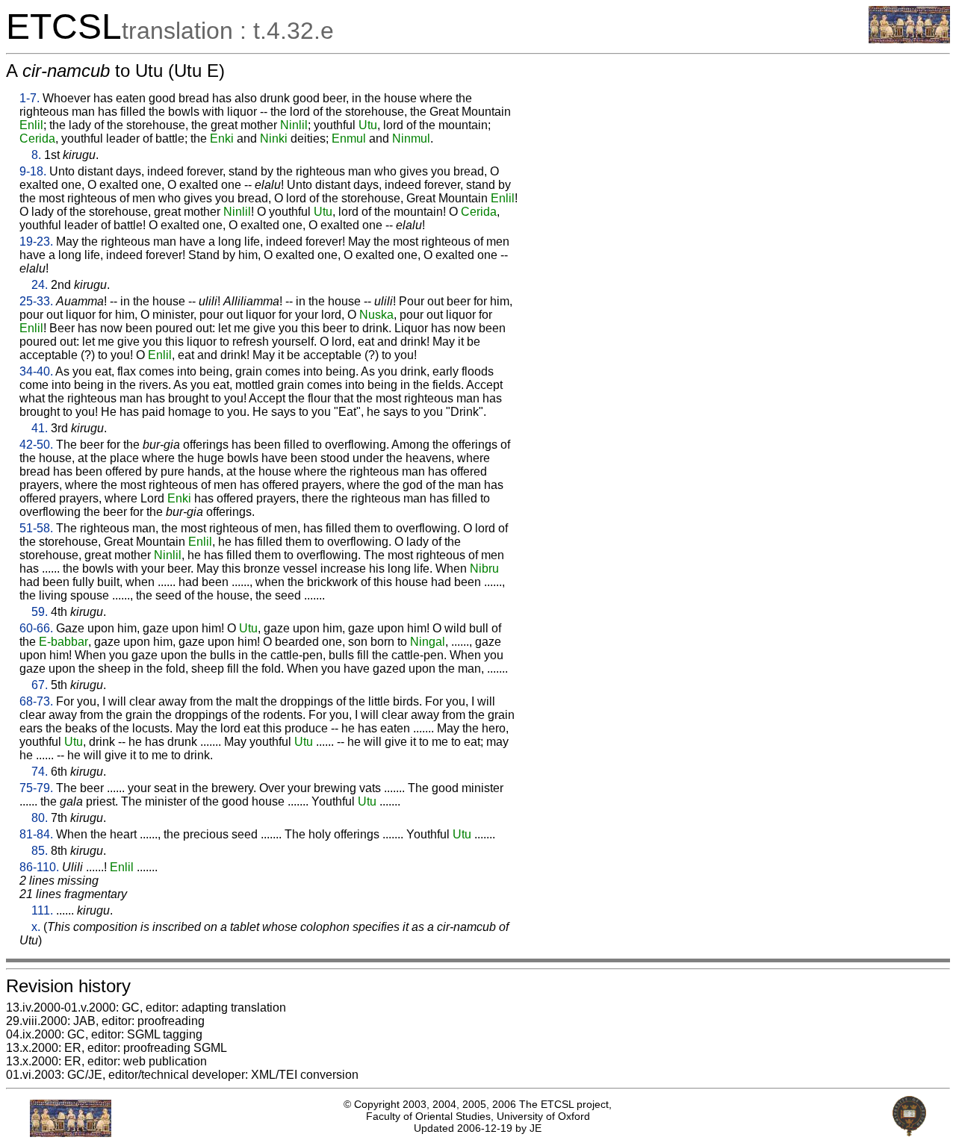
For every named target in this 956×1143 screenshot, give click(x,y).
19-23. (36, 241)
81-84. (36, 834)
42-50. (36, 444)
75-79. (36, 788)
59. (39, 611)
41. (39, 428)
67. (39, 685)
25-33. (36, 301)
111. (42, 910)
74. (39, 771)
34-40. (36, 371)
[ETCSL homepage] (909, 39)
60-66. (36, 628)
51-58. (36, 528)
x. (35, 927)
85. (39, 850)
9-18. (32, 171)
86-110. (39, 867)
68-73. (36, 701)
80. (39, 818)
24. (39, 284)
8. (36, 155)
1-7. (29, 98)
